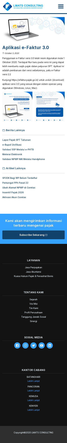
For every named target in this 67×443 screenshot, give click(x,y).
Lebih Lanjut (33, 381)
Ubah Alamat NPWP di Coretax (18, 187)
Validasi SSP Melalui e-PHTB (18, 149)
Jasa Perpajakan (33, 267)
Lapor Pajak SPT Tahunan (16, 140)
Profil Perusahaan (33, 312)
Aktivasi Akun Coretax (14, 197)
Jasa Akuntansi (33, 271)
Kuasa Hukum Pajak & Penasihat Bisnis (33, 276)
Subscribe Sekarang (32, 234)
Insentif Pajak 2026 (13, 192)
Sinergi (33, 321)
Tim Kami (33, 308)
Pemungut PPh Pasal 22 (15, 182)
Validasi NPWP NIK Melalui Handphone (23, 159)
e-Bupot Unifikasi (12, 144)
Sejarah (33, 299)
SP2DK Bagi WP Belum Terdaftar (19, 178)
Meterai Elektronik (12, 154)
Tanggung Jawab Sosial (33, 316)
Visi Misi (33, 303)
